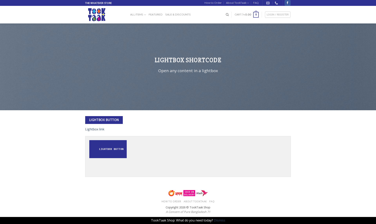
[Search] (227, 14)
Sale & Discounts (178, 14)
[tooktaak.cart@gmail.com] (268, 3)
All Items (136, 14)
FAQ (256, 2)
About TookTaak (236, 2)
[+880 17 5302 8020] (277, 3)
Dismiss (219, 220)
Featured (156, 14)
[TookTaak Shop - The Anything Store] (104, 14)
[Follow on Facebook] (287, 3)
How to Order (213, 2)
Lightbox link (94, 129)
